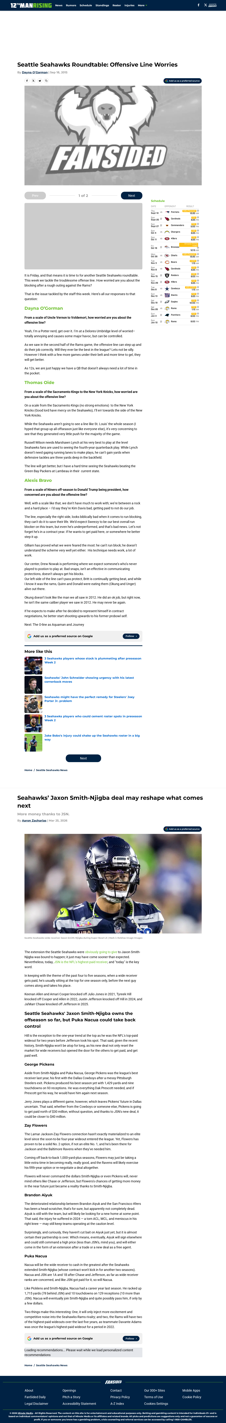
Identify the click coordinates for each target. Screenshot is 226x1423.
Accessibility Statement (79, 1404)
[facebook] (198, 5)
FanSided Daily (35, 1397)
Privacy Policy (120, 1397)
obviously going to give (101, 952)
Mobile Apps (191, 1390)
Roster (117, 5)
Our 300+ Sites (154, 1390)
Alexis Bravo (38, 480)
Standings (102, 5)
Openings (69, 1390)
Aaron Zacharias (34, 820)
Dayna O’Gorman (43, 308)
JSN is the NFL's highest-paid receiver (80, 962)
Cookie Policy (191, 1397)
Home (28, 770)
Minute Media (25, 1413)
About (29, 1390)
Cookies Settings (156, 1404)
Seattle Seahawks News (51, 770)
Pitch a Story (71, 1397)
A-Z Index (117, 1404)
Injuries (129, 5)
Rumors (71, 5)
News (58, 5)
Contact (116, 1390)
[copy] (46, 80)
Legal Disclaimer (36, 1404)
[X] (205, 5)
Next (131, 195)
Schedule (86, 5)
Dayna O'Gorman (35, 72)
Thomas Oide (39, 382)
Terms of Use (153, 1397)
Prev (35, 195)
